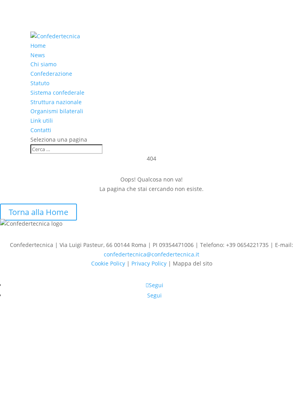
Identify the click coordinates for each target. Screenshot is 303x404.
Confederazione (51, 73)
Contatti (40, 130)
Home (38, 45)
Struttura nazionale (56, 102)
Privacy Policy (148, 263)
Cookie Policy (108, 263)
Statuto (39, 83)
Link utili (41, 120)
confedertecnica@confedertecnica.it (151, 254)
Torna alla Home (38, 212)
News (37, 55)
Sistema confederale (57, 92)
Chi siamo (43, 64)
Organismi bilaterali (56, 111)
